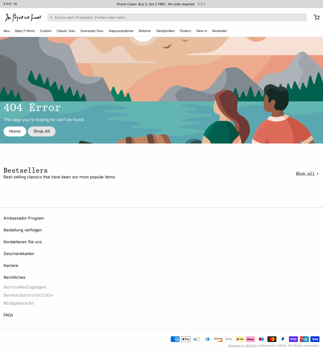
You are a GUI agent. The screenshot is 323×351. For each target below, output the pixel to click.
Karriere (11, 265)
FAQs (8, 315)
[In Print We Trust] (23, 17)
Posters (185, 31)
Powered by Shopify (243, 345)
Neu (7, 31)
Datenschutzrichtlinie (28, 295)
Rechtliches (15, 277)
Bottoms (145, 31)
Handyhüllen (165, 31)
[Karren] (314, 17)
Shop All (42, 131)
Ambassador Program (24, 218)
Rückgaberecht (19, 303)
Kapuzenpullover (121, 31)
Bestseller (219, 31)
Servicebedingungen (25, 287)
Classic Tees (66, 31)
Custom (45, 31)
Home (15, 131)
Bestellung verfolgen (23, 230)
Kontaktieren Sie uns (23, 241)
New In (201, 31)
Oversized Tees (91, 31)
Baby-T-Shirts (25, 31)
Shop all (305, 173)
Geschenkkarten (19, 253)
